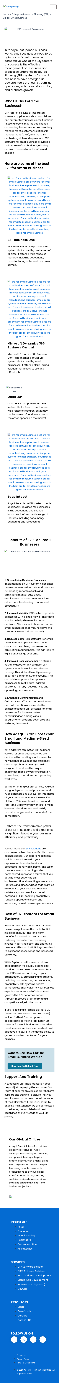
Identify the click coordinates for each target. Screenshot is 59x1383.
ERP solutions (33, 848)
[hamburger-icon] (53, 7)
